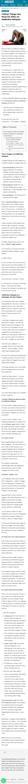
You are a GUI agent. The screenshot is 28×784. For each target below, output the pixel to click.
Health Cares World (10, 24)
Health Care (5, 10)
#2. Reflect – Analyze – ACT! (16, 143)
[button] (3, 780)
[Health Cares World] (9, 1)
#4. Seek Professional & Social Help (16, 149)
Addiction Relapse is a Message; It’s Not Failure (13, 135)
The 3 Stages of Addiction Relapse (13, 131)
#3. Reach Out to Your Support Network (16, 145)
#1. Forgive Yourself (13, 141)
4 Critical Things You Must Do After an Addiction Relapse (14, 138)
